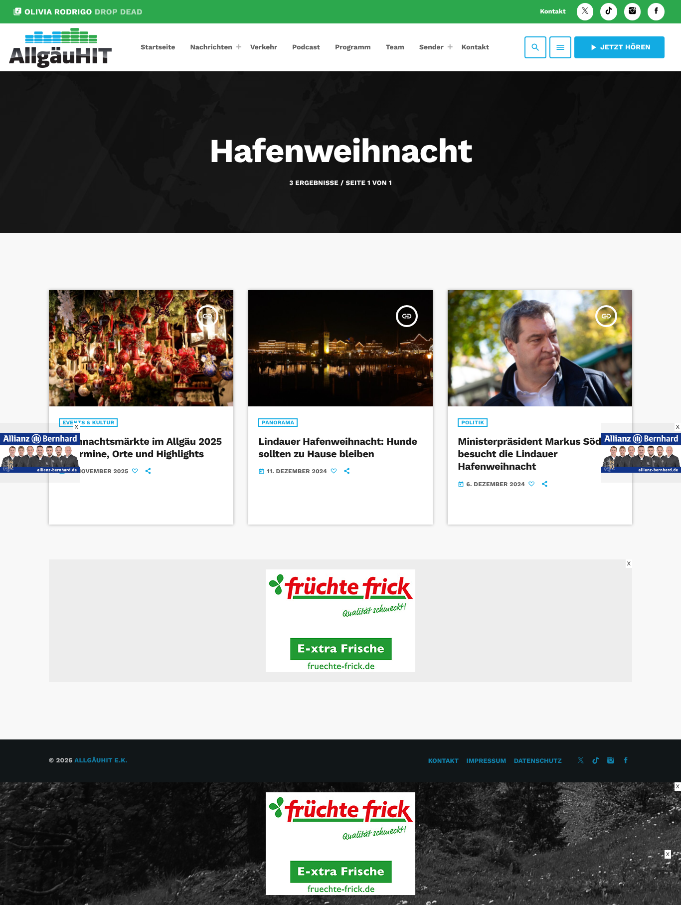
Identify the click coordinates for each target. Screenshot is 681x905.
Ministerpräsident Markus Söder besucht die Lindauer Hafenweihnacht (534, 453)
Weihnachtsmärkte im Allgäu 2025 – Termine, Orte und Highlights (140, 447)
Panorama (278, 422)
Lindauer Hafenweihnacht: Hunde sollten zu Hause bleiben (337, 447)
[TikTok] (608, 11)
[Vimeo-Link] (60, 47)
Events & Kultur (88, 422)
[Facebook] (656, 11)
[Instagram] (632, 11)
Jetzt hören (619, 47)
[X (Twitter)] (585, 11)
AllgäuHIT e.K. (100, 760)
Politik (472, 422)
